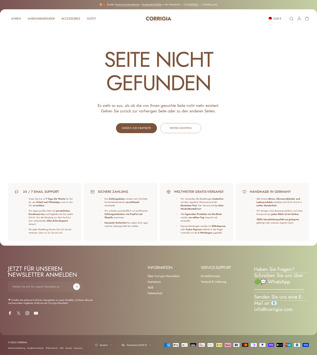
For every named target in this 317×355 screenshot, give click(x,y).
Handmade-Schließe (152, 4)
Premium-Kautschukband (127, 4)
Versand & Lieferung (213, 282)
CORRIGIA (158, 18)
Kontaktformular (210, 276)
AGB (150, 288)
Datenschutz (155, 293)
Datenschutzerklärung (16, 348)
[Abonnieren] (76, 286)
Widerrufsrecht (52, 348)
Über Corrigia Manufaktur (164, 276)
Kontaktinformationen (35, 348)
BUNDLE (194, 4)
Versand (68, 348)
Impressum (154, 282)
